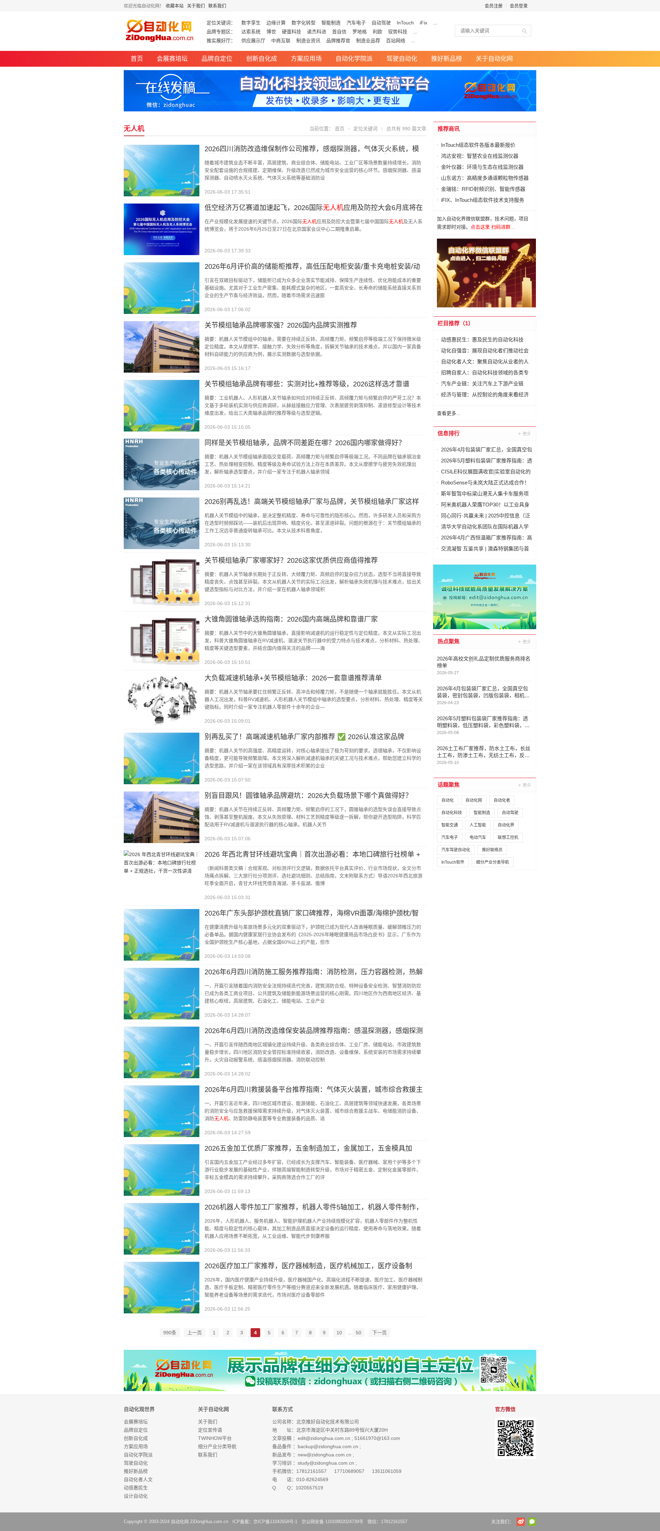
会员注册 (494, 5)
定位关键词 (365, 128)
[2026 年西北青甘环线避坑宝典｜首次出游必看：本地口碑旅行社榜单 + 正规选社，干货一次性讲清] (161, 862)
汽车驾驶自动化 (455, 849)
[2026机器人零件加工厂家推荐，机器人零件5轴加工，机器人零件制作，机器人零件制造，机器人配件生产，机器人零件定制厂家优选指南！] (161, 1228)
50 (358, 1332)
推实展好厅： (221, 40)
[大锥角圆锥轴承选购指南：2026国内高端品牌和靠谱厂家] (161, 640)
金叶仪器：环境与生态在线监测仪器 (482, 167)
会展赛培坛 (172, 58)
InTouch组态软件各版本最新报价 (478, 145)
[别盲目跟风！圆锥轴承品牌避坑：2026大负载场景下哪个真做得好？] (161, 817)
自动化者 (502, 800)
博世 (271, 31)
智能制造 (331, 22)
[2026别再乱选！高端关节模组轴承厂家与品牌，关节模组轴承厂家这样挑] (161, 523)
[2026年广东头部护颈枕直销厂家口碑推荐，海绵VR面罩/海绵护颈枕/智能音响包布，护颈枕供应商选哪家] (161, 934)
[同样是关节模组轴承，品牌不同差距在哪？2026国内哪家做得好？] (161, 464)
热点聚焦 (449, 641)
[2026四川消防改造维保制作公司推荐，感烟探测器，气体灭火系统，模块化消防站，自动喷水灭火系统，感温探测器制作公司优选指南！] (161, 170)
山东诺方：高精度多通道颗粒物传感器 (485, 178)
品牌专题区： (221, 31)
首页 (137, 58)
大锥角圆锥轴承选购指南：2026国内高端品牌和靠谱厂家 (291, 619)
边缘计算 (276, 22)
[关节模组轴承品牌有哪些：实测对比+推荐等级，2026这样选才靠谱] (161, 405)
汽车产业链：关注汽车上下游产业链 (482, 383)
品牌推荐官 (338, 40)
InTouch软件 (452, 862)
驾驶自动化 (401, 58)
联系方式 (282, 1409)
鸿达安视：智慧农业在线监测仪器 (479, 156)
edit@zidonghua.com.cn (324, 1438)
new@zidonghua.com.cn (324, 1454)
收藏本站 (175, 5)
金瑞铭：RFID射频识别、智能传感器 (483, 189)
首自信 (339, 31)
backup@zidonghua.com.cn (328, 1446)
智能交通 (449, 825)
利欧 (377, 31)
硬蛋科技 (291, 31)
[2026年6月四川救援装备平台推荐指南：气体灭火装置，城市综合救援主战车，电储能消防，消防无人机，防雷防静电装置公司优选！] (161, 1111)
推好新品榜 (446, 58)
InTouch (405, 22)
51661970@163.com (377, 1438)
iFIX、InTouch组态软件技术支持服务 (482, 200)
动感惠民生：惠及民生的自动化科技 (482, 339)
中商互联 (280, 40)
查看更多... (448, 413)
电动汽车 (478, 837)
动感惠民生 (136, 1487)
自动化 (447, 800)
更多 (525, 433)
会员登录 (519, 5)
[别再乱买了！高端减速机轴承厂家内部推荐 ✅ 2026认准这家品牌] (161, 758)
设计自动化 (136, 1496)
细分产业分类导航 (492, 862)
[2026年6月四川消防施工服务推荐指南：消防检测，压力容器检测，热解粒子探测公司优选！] (161, 993)
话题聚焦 (449, 785)
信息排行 (449, 433)
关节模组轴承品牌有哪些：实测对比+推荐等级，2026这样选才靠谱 (307, 384)
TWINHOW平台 (215, 1438)
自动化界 (506, 825)
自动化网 (473, 800)
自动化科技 (451, 812)
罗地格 (359, 31)
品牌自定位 (216, 58)
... (435, 22)
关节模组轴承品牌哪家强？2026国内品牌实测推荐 (281, 325)
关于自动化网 (494, 58)
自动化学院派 (354, 58)
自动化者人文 (138, 1479)
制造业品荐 (368, 40)
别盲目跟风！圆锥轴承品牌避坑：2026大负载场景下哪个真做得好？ (308, 795)
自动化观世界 (139, 1409)
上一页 (194, 1332)
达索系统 (251, 31)
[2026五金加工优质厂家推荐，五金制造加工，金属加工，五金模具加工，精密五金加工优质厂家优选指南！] (161, 1169)
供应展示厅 (253, 40)
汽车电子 (356, 22)
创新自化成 (261, 58)
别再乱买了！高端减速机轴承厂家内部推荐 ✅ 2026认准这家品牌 (304, 737)
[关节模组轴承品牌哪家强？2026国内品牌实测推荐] (161, 346)
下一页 (379, 1332)
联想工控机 (508, 837)
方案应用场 (306, 58)
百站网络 (395, 40)
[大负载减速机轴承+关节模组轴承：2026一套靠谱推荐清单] (161, 699)
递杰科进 (316, 31)
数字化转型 (304, 22)
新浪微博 (521, 1522)
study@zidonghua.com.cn (326, 1463)
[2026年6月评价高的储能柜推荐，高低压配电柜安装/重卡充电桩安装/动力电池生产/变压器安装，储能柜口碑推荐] (161, 288)
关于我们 (196, 5)
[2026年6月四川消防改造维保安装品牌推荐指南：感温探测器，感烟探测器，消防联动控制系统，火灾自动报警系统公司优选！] (161, 1052)
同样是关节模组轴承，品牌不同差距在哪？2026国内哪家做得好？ (305, 443)
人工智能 (478, 825)
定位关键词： (221, 22)
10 (339, 1332)
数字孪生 (251, 22)
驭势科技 (397, 31)
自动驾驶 (381, 22)
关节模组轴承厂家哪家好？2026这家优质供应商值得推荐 (291, 560)
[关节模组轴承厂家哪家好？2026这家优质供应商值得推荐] (161, 581)
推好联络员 (492, 849)
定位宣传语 (210, 1430)
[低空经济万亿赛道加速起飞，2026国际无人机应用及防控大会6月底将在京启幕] (161, 229)
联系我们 (217, 5)
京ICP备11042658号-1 (275, 1521)
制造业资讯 (308, 40)
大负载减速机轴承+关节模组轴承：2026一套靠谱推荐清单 (293, 678)
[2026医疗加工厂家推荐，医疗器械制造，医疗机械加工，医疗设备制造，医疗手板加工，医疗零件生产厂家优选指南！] (161, 1287)
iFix (423, 22)
